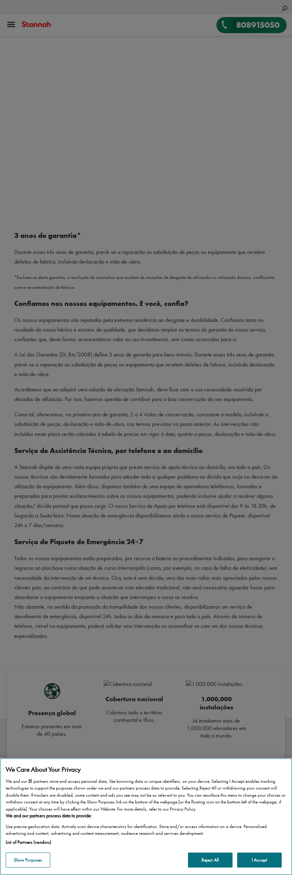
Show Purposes (28, 860)
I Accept (259, 860)
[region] (146, 816)
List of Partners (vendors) (28, 842)
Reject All (210, 860)
